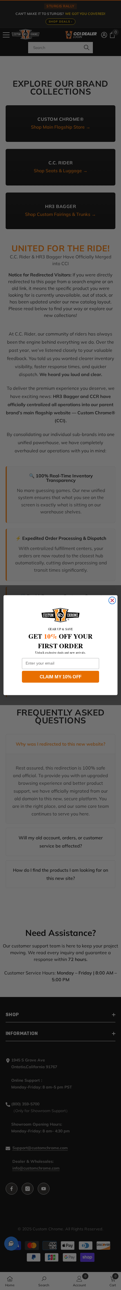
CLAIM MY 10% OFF (61, 676)
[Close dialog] (112, 600)
